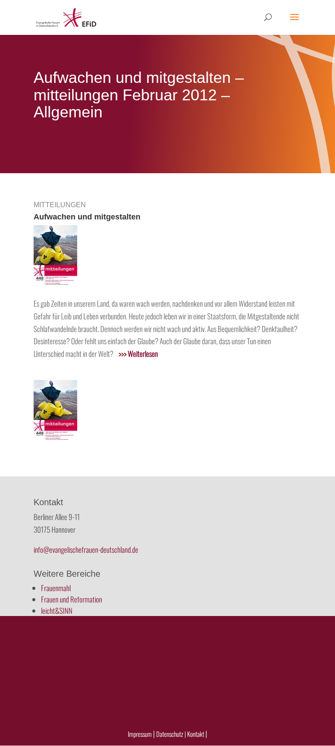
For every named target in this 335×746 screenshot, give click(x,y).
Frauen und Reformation (71, 599)
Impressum (140, 734)
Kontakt (196, 734)
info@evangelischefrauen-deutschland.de (86, 549)
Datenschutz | (171, 734)
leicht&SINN (56, 610)
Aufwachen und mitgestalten (87, 216)
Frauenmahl (56, 587)
